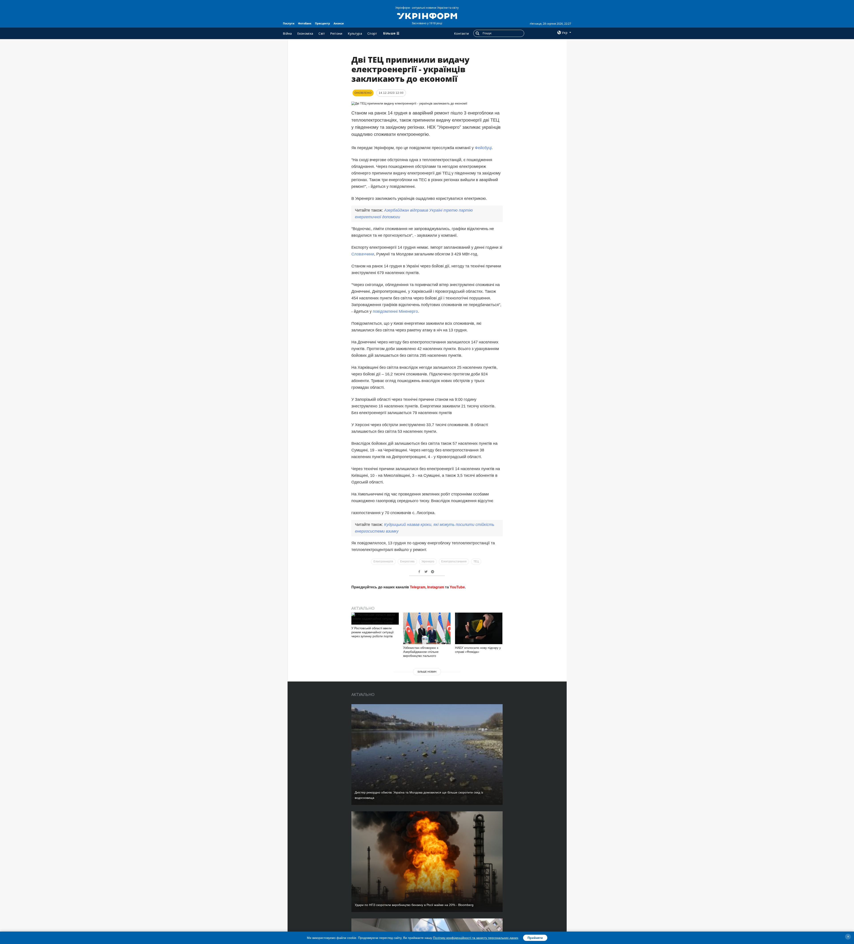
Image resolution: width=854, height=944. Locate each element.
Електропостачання (454, 561)
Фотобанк (304, 23)
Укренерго (427, 561)
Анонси (339, 23)
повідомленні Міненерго (395, 311)
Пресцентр (322, 23)
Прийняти (535, 938)
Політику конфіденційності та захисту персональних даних (475, 938)
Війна (287, 33)
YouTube (457, 651)
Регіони (336, 33)
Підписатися (396, 634)
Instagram (435, 651)
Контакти (461, 33)
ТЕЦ (476, 561)
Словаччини (362, 254)
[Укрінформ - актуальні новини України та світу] (427, 15)
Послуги (288, 23)
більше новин (427, 735)
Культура (355, 33)
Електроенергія (383, 561)
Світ (321, 33)
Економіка (305, 33)
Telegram (417, 651)
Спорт (372, 33)
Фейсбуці (483, 148)
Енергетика (407, 561)
